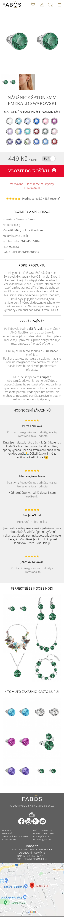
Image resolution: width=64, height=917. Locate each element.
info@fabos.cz (43, 836)
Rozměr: (19, 219)
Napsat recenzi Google (32, 856)
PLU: (11, 247)
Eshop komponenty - (32, 849)
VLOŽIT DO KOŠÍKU (29, 170)
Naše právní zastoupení (32, 859)
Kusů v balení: (16, 236)
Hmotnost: (11, 225)
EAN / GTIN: (21, 252)
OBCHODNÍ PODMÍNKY (32, 852)
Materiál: (23, 230)
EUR (46, 159)
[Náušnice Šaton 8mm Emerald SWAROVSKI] (9, 82)
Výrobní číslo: (22, 241)
